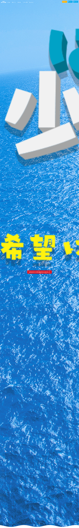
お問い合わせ (31, 2)
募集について (14, 2)
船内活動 (9, 2)
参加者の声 (19, 2)
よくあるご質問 (25, 2)
